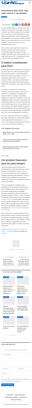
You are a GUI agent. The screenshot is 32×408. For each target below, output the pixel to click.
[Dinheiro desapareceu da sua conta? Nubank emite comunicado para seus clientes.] (9, 300)
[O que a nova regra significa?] (9, 320)
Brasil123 (4, 233)
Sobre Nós (10, 395)
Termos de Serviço (16, 399)
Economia (4, 16)
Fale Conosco (23, 397)
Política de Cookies (19, 395)
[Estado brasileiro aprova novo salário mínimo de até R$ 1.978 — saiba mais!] (9, 280)
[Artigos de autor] (16, 243)
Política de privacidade (11, 397)
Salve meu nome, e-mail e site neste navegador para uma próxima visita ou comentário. (16, 380)
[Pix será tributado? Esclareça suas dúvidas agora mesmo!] (23, 320)
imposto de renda (7, 199)
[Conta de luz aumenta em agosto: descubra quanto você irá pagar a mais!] (23, 280)
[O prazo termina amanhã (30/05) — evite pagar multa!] (23, 300)
